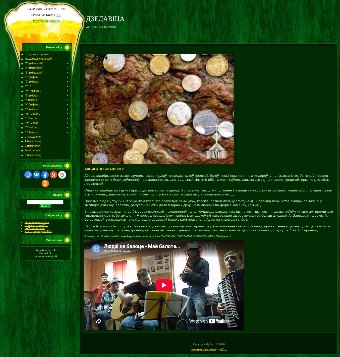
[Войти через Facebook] (45, 174)
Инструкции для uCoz (38, 231)
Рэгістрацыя (41, 20)
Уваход (55, 20)
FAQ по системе (35, 228)
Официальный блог (37, 222)
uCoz (223, 349)
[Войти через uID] (28, 174)
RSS (58, 14)
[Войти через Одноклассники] (45, 183)
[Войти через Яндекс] (53, 174)
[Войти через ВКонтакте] (36, 174)
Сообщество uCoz (36, 225)
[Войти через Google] (62, 175)
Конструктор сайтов (203, 349)
